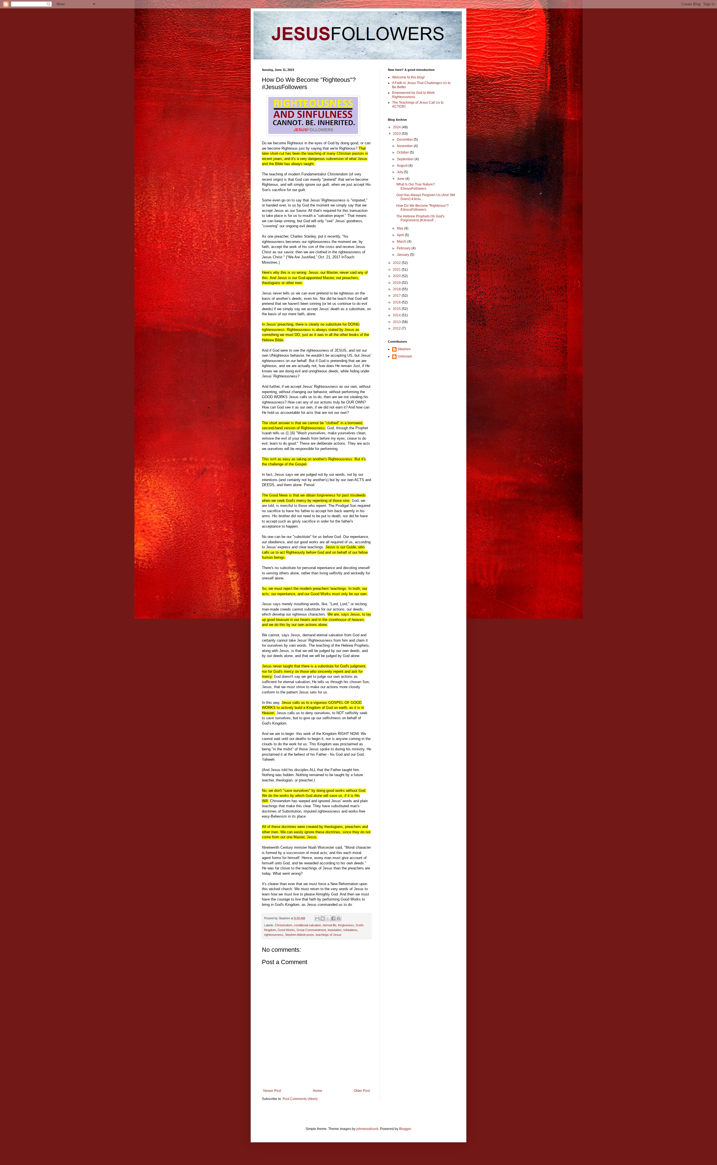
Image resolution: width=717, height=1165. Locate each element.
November (405, 146)
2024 (397, 127)
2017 (397, 296)
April (401, 235)
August (402, 166)
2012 (397, 328)
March (402, 241)
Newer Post (272, 1091)
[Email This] (317, 918)
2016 (397, 302)
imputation (334, 930)
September (406, 159)
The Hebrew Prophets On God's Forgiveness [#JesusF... (420, 218)
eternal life (329, 925)
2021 (397, 269)
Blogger (405, 1129)
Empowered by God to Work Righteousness (413, 95)
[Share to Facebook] (333, 918)
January (403, 255)
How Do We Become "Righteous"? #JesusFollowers (422, 208)
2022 (397, 263)
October (403, 152)
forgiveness (346, 925)
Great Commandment (311, 930)
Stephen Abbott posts (299, 934)
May (400, 228)
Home (317, 1091)
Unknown (405, 356)
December (405, 139)
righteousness (273, 934)
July (400, 172)
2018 (397, 289)
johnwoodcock (367, 1129)
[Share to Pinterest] (338, 918)
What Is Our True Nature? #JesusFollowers (415, 186)
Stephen (404, 349)
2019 (397, 283)
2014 (397, 315)
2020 (397, 276)
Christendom (283, 925)
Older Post (362, 1091)
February (404, 248)
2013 (397, 322)
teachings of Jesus (328, 934)
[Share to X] (328, 918)
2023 (397, 134)
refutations (350, 930)
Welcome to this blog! (408, 77)
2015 (397, 309)
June (401, 179)
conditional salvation (307, 925)
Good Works (286, 930)
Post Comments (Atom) (300, 1099)
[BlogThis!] (322, 918)
